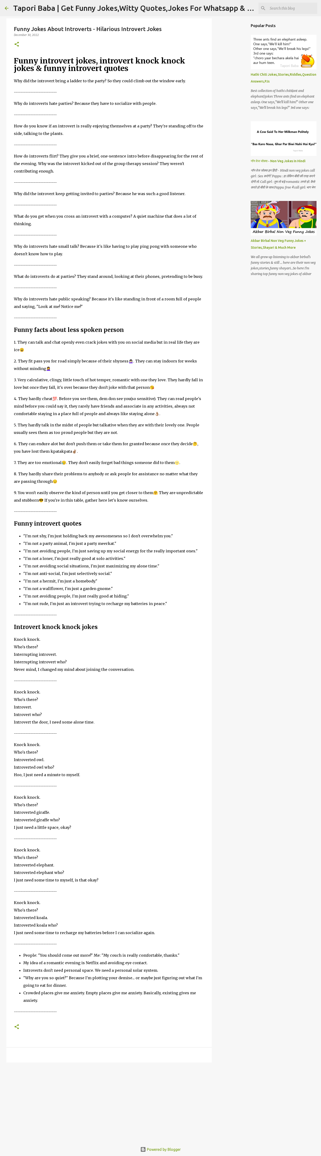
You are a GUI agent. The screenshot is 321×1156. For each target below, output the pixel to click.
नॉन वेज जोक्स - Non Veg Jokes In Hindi (278, 161)
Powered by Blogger (163, 1149)
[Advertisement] (109, 1102)
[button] (17, 44)
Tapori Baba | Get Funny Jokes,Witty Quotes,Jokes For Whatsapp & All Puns (143, 8)
